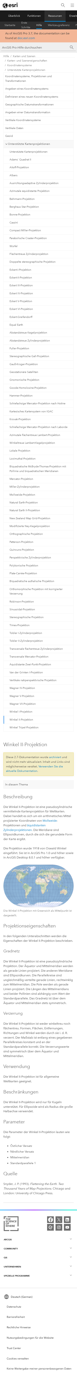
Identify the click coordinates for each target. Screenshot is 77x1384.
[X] (59, 1219)
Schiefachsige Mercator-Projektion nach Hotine (37, 403)
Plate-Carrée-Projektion (23, 573)
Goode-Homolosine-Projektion (28, 387)
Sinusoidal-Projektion (22, 609)
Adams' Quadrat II (20, 159)
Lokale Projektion (20, 450)
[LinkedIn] (67, 1219)
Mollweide (50, 820)
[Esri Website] (10, 5)
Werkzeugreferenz (59, 25)
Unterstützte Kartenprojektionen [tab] (29, 144)
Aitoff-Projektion (19, 167)
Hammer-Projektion (21, 395)
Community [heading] (11, 1248)
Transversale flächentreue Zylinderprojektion (36, 648)
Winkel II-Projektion (21, 719)
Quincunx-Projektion (22, 549)
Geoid (9, 136)
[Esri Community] (50, 1227)
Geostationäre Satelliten (24, 372)
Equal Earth (16, 324)
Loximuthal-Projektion (23, 458)
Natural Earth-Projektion (24, 502)
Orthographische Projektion (26, 534)
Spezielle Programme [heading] (17, 1275)
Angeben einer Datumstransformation (27, 112)
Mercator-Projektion (21, 479)
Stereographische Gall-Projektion (29, 356)
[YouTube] (67, 1227)
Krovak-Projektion (20, 419)
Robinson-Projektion (22, 601)
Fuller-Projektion (19, 348)
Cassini (14, 222)
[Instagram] (59, 1227)
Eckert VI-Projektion (21, 309)
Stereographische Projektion (27, 617)
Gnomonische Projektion (24, 379)
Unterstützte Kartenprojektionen (26, 70)
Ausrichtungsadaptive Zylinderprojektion (34, 183)
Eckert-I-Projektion (20, 269)
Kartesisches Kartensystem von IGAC (31, 411)
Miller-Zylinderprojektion (25, 486)
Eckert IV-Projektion (21, 293)
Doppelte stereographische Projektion (33, 261)
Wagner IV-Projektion (22, 688)
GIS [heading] (5, 1257)
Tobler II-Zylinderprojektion (26, 640)
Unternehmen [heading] (12, 1266)
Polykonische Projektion (24, 565)
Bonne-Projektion (20, 214)
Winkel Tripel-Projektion (24, 727)
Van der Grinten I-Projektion (26, 672)
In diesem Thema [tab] (16, 784)
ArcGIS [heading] (8, 1239)
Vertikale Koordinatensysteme (23, 120)
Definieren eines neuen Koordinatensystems (31, 96)
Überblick (14, 15)
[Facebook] (50, 1219)
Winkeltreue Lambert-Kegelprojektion (32, 442)
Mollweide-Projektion (22, 494)
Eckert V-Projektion (21, 301)
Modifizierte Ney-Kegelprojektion (30, 526)
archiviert (55, 757)
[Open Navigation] (72, 5)
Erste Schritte (25, 25)
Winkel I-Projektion (21, 711)
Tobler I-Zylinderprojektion (26, 633)
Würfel (14, 246)
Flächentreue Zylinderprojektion (29, 254)
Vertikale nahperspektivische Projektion (33, 680)
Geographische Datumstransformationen (29, 104)
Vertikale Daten (14, 128)
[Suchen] (63, 5)
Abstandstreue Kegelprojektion (28, 332)
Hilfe (39, 25)
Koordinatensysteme (19, 65)
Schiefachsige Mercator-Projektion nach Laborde (38, 427)
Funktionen (34, 15)
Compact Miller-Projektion (25, 230)
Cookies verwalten (18, 1358)
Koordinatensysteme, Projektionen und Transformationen (28, 79)
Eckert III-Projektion (21, 285)
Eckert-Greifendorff (21, 317)
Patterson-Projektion (21, 542)
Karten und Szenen (24, 56)
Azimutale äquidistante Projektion (30, 191)
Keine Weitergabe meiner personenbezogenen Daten (39, 1368)
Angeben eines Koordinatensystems (26, 88)
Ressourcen (55, 15)
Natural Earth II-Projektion (25, 510)
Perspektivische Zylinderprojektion (30, 557)
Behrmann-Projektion (22, 199)
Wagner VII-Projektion (23, 703)
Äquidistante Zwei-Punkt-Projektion (30, 664)
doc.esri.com (26, 38)
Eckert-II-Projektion (21, 277)
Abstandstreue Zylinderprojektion (30, 340)
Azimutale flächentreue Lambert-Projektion (35, 435)
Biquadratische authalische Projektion (32, 581)
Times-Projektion (20, 625)
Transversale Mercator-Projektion (29, 656)
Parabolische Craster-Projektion (28, 238)
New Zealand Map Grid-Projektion (30, 518)
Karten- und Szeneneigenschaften (27, 60)
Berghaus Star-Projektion (24, 206)
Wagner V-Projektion (22, 696)
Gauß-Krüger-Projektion (24, 364)
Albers (13, 175)
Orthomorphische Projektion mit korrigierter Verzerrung (36, 591)
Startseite (9, 25)
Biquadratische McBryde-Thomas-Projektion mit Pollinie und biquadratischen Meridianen (38, 469)
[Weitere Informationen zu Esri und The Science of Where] (11, 1224)
